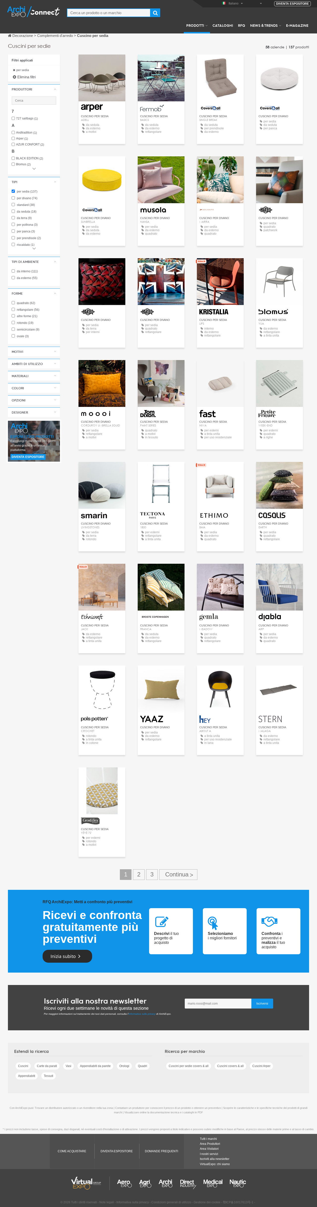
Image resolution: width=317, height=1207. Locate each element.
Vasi (68, 1066)
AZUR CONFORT (30, 144)
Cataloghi (222, 25)
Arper (22, 138)
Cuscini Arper (261, 1066)
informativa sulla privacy (142, 1013)
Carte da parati (47, 1066)
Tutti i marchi (208, 1139)
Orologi (124, 1066)
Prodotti (195, 25)
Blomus (23, 164)
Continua (178, 874)
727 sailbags (27, 118)
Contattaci (161, 62)
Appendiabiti (26, 1076)
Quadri (142, 1066)
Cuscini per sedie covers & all (189, 1066)
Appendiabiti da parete (95, 1066)
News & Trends (264, 25)
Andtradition (26, 133)
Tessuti (48, 1076)
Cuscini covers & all (230, 1066)
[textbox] (109, 12)
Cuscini (23, 1066)
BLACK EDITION (29, 158)
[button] (34, 89)
